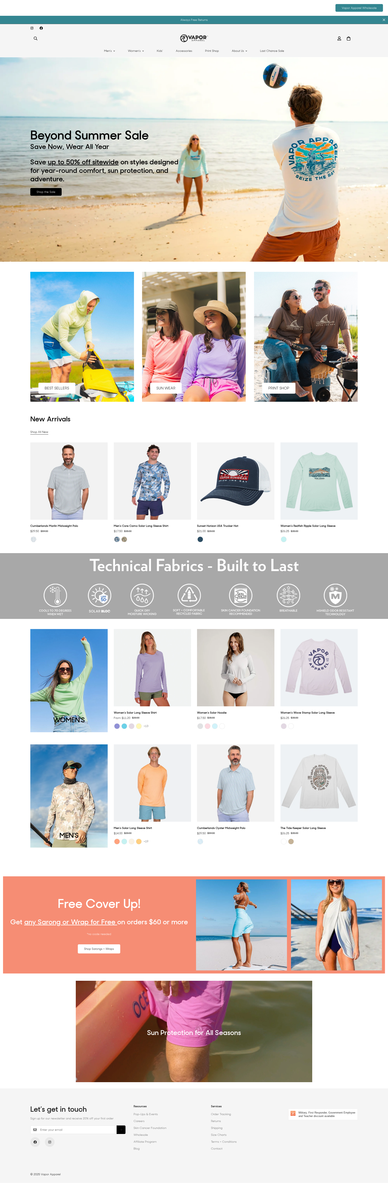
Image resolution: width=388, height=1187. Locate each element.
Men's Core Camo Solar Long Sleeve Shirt (141, 526)
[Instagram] (32, 28)
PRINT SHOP (278, 388)
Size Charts (219, 1135)
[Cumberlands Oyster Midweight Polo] (235, 783)
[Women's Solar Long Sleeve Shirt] (152, 667)
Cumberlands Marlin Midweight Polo (54, 526)
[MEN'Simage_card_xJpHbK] (69, 796)
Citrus (117, 841)
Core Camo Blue (117, 539)
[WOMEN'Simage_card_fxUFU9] (69, 680)
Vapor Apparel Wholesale (359, 8)
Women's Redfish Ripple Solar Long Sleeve (307, 526)
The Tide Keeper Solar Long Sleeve (303, 828)
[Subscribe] (121, 1129)
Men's (108, 51)
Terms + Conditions (224, 1141)
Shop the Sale (46, 192)
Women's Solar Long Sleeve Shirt (135, 712)
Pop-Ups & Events (146, 1114)
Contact (216, 1148)
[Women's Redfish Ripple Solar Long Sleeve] (319, 481)
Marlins (33, 539)
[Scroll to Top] (380, 1165)
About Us (238, 51)
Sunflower (138, 841)
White (222, 726)
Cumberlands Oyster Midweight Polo (221, 828)
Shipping (216, 1128)
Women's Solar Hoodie (212, 712)
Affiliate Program (145, 1141)
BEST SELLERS (57, 388)
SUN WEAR (165, 388)
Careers (139, 1121)
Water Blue (124, 726)
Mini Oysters (200, 841)
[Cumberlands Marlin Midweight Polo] (69, 481)
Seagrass (283, 539)
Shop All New (39, 432)
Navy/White (200, 539)
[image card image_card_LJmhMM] (194, 337)
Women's (134, 51)
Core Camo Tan (124, 539)
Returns (216, 1121)
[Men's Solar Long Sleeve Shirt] (152, 783)
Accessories (184, 51)
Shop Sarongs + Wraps (99, 949)
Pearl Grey (200, 726)
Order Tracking (221, 1114)
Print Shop (212, 51)
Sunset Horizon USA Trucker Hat (217, 526)
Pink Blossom (207, 726)
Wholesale (141, 1135)
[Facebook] (41, 28)
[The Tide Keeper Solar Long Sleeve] (319, 783)
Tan (291, 841)
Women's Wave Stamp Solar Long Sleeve (307, 712)
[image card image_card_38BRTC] (82, 337)
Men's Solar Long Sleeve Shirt (133, 828)
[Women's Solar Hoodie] (235, 667)
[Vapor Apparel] (194, 38)
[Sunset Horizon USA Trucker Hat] (235, 481)
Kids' (160, 51)
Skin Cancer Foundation (150, 1128)
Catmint (117, 726)
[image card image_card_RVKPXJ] (306, 337)
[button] (348, 38)
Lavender (131, 726)
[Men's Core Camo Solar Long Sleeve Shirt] (152, 481)
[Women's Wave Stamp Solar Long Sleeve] (319, 667)
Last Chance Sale (272, 51)
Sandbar (131, 841)
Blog (137, 1148)
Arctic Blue (214, 726)
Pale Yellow (138, 726)
